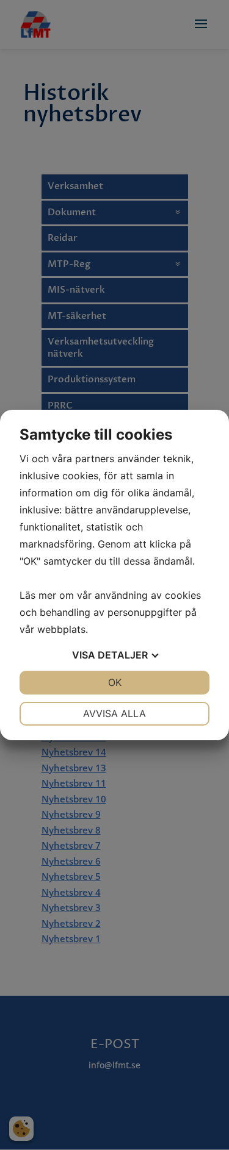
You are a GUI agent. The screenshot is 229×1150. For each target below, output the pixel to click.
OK (115, 682)
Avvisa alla (114, 713)
